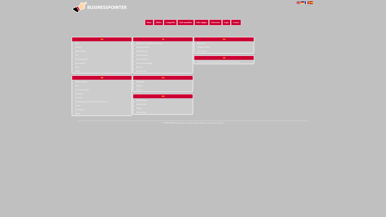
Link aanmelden (185, 22)
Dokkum (139, 85)
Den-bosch (79, 97)
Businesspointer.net (180, 123)
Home (149, 22)
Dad (76, 43)
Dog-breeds (140, 82)
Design (77, 113)
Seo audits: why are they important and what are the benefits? (218, 62)
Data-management (81, 59)
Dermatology (79, 109)
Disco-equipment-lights (144, 63)
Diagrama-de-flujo (142, 47)
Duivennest (201, 43)
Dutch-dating (201, 51)
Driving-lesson (141, 112)
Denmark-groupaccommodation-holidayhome (91, 101)
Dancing (78, 47)
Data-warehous (80, 63)
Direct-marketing (142, 59)
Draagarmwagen (142, 100)
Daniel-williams (80, 51)
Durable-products (203, 47)
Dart (76, 55)
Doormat (139, 90)
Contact (236, 22)
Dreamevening (141, 104)
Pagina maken (194, 123)
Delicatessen (79, 93)
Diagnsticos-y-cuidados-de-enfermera (149, 43)
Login (226, 22)
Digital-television (142, 51)
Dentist (77, 105)
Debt (76, 85)
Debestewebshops (81, 82)
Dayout (77, 71)
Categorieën (170, 22)
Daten (77, 67)
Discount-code (141, 71)
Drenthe (139, 108)
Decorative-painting (82, 90)
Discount (139, 67)
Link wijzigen (201, 22)
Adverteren (215, 22)
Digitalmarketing (142, 55)
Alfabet (158, 22)
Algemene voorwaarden (208, 123)
